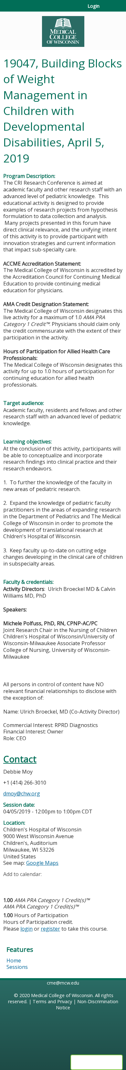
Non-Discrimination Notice (87, 1004)
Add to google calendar (9, 884)
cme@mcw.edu (63, 983)
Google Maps (42, 862)
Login (94, 6)
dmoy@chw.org (21, 793)
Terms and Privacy (52, 1001)
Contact (20, 759)
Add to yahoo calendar (24, 884)
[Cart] (107, 9)
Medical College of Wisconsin (62, 995)
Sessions (17, 966)
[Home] (63, 29)
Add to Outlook (54, 884)
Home (13, 960)
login (26, 928)
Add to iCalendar (39, 884)
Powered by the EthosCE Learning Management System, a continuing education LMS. (96, 1062)
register (50, 928)
